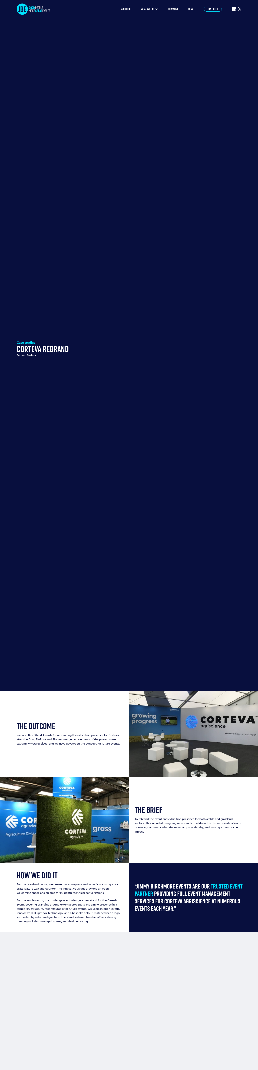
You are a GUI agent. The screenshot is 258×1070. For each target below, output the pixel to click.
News (191, 9)
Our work (173, 9)
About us (126, 9)
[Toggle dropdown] (156, 9)
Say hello (213, 9)
